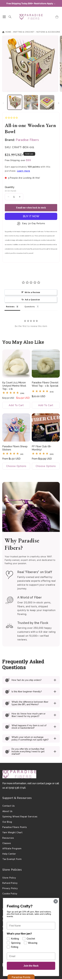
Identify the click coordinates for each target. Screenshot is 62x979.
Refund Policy (10, 883)
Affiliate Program (11, 848)
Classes (6, 843)
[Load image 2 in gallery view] (31, 102)
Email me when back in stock (31, 207)
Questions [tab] (30, 306)
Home (8, 32)
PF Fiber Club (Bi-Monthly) (41, 448)
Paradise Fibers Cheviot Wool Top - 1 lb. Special (45, 384)
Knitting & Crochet (23, 32)
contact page (44, 783)
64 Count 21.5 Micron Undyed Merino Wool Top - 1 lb (14, 385)
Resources (8, 838)
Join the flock (31, 965)
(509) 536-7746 (17, 787)
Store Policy (9, 878)
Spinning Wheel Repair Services (19, 816)
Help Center (9, 854)
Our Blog (7, 822)
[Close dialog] (55, 901)
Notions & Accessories (48, 32)
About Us (7, 811)
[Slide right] (58, 103)
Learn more (23, 170)
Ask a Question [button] (32, 299)
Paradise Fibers (27, 140)
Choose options (16, 466)
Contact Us (8, 806)
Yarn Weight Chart (12, 832)
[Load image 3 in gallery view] (47, 102)
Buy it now (31, 216)
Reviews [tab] (10, 306)
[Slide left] (3, 103)
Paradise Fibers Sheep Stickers (15, 448)
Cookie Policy (9, 893)
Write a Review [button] (32, 292)
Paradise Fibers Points (14, 827)
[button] (4, 17)
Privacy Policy (10, 888)
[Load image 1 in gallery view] (14, 102)
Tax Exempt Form (12, 859)
